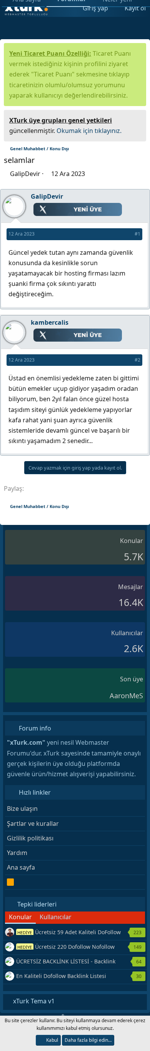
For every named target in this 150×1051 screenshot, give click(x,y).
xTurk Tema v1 (33, 1001)
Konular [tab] (20, 917)
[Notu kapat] (138, 119)
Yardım (17, 852)
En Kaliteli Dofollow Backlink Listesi (61, 976)
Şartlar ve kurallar (33, 823)
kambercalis (49, 322)
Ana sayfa (21, 867)
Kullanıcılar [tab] (56, 917)
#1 (137, 234)
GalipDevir (25, 173)
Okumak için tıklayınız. (89, 130)
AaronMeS (126, 695)
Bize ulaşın (22, 808)
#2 (137, 360)
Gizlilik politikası (30, 838)
